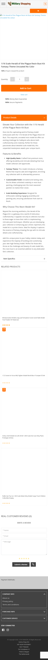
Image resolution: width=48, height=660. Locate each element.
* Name (6, 530)
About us (5, 598)
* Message (7, 542)
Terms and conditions (10, 604)
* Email (5, 536)
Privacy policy (7, 601)
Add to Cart (25, 88)
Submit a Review (21, 564)
